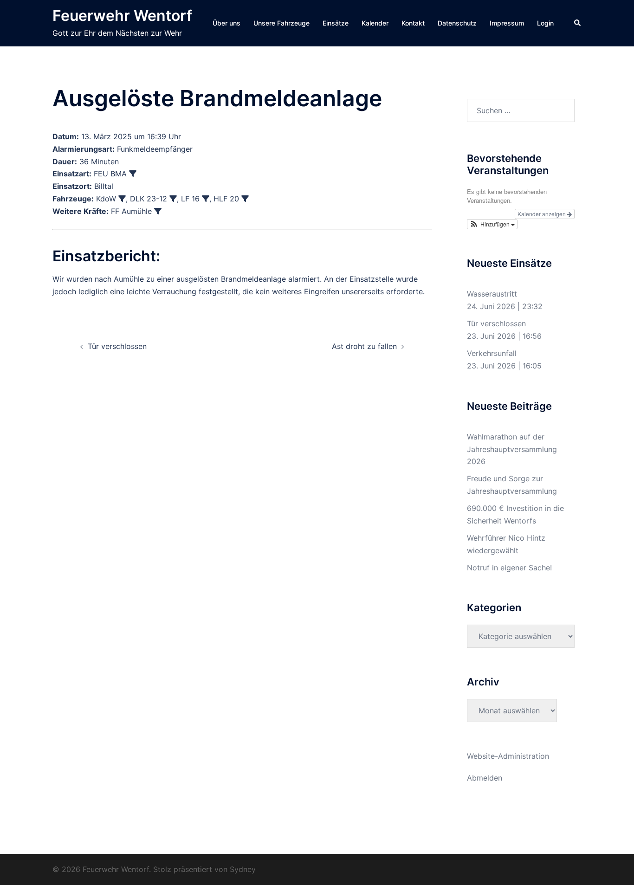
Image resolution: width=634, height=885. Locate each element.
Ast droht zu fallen (364, 346)
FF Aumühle (131, 211)
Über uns (226, 23)
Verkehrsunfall (492, 353)
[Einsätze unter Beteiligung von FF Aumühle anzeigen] (158, 211)
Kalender (375, 23)
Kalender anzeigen (542, 214)
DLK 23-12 (148, 198)
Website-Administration (508, 756)
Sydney (243, 869)
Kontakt (413, 23)
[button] (578, 23)
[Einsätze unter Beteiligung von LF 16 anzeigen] (205, 198)
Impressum (507, 23)
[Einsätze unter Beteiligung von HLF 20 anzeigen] (245, 198)
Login (545, 23)
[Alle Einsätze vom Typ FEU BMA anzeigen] (132, 173)
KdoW (106, 198)
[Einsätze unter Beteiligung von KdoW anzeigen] (122, 198)
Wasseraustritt (492, 293)
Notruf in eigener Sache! (509, 567)
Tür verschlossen (117, 346)
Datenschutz (457, 23)
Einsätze (336, 23)
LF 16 (190, 198)
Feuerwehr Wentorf (122, 15)
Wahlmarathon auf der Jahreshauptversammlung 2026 (512, 449)
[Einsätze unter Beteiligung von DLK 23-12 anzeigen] (173, 198)
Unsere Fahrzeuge (281, 23)
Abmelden (484, 777)
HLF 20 (226, 198)
